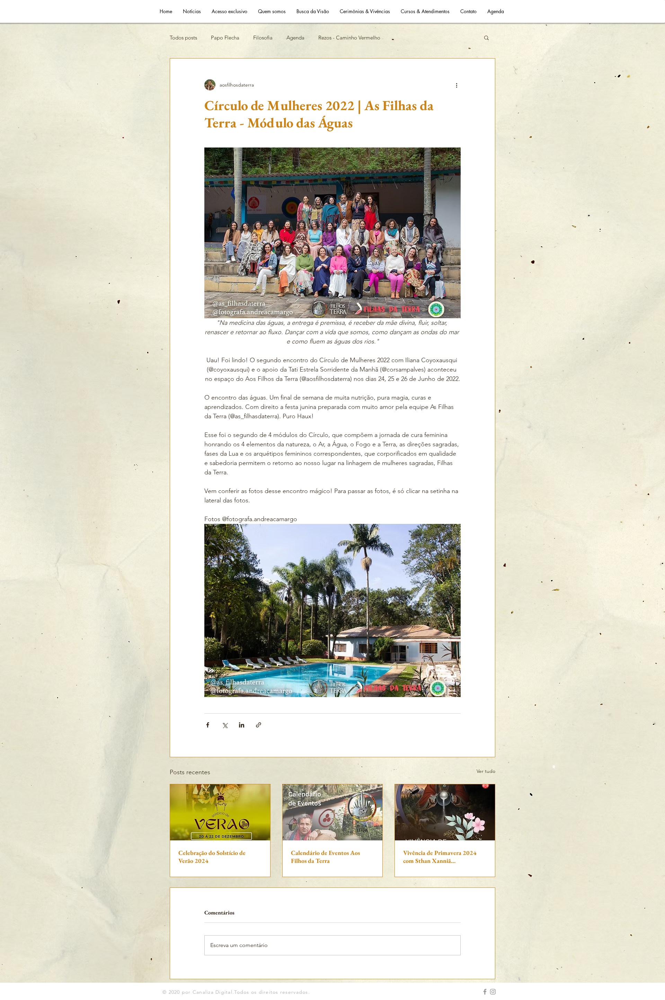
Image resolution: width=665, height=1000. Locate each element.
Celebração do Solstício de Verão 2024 (212, 857)
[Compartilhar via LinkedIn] (241, 725)
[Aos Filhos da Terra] (485, 991)
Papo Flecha (225, 37)
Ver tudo (486, 771)
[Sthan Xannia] (493, 991)
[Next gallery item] (452, 610)
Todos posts (183, 37)
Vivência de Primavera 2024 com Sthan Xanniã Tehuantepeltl (440, 857)
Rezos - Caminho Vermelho (349, 37)
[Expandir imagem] (332, 610)
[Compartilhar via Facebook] (207, 725)
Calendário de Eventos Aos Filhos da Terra (325, 857)
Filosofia (263, 37)
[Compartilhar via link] (258, 725)
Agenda (295, 37)
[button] (486, 37)
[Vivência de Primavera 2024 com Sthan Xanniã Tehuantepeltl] (445, 812)
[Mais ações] (456, 85)
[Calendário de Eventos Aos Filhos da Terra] (333, 812)
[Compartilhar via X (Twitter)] (224, 725)
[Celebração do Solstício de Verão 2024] (220, 812)
